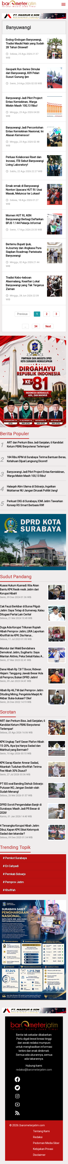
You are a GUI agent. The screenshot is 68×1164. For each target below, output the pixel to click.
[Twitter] (17, 1089)
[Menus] (63, 5)
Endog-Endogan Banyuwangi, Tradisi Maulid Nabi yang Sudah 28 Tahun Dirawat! (25, 43)
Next (48, 326)
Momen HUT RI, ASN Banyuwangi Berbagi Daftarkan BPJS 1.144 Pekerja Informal (24, 219)
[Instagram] (17, 1097)
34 (35, 326)
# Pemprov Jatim (13, 882)
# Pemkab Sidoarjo (14, 874)
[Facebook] (17, 1081)
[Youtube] (17, 1106)
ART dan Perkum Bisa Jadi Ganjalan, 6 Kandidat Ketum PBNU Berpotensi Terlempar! (35, 444)
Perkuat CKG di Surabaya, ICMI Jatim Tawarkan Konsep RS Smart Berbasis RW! (35, 503)
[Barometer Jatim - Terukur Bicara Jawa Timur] (19, 3)
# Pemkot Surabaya (15, 858)
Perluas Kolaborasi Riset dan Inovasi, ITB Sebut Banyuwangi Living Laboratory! (25, 160)
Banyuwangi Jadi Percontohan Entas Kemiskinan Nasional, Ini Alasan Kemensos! (24, 131)
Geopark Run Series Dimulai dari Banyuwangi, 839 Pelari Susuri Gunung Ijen (23, 73)
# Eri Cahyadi (11, 866)
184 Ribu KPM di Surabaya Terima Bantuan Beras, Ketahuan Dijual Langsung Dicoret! (36, 459)
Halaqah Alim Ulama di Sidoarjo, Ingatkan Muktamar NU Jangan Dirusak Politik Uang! (32, 488)
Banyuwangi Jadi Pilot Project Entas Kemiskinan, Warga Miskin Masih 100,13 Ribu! (24, 101)
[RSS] (17, 1114)
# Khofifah (9, 890)
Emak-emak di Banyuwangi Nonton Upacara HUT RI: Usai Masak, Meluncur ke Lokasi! (24, 189)
